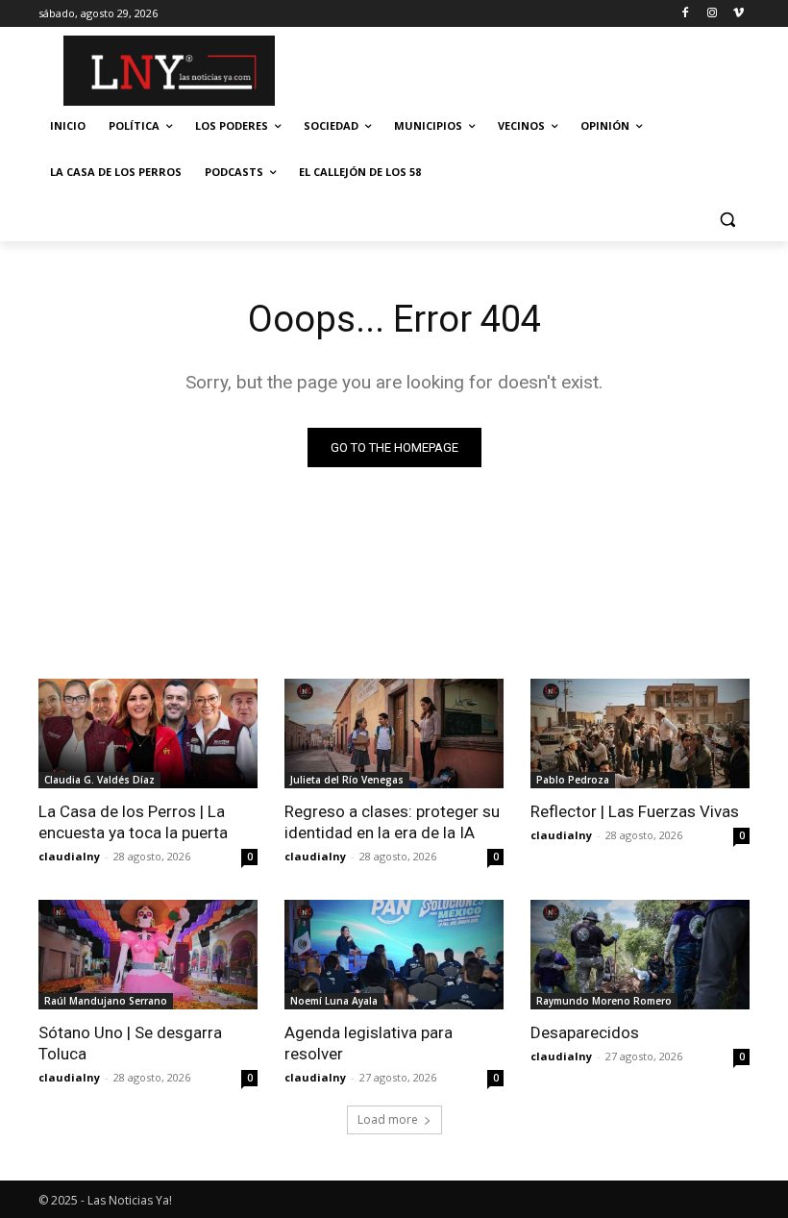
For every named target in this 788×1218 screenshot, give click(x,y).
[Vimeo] (738, 14)
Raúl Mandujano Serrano (105, 1000)
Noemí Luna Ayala (334, 1000)
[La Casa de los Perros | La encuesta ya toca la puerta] (148, 733)
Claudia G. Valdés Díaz (99, 779)
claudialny (69, 856)
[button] (727, 218)
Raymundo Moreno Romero (604, 1000)
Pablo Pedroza (572, 779)
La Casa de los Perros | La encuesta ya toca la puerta (133, 822)
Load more (387, 1119)
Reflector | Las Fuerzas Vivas (634, 811)
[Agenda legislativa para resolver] (394, 954)
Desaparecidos (584, 1032)
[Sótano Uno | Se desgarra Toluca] (148, 954)
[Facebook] (686, 14)
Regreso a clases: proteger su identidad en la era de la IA (392, 822)
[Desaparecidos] (640, 954)
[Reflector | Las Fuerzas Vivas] (640, 733)
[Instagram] (712, 14)
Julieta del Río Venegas (347, 779)
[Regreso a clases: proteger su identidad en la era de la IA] (394, 733)
